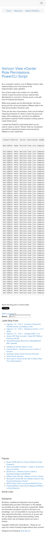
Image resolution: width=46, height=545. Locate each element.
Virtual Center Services (15, 356)
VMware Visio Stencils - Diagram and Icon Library (24, 476)
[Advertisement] (23, 38)
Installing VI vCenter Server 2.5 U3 (19, 347)
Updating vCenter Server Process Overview (22, 354)
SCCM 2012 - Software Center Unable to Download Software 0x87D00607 (21, 472)
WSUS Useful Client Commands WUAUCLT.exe (24, 483)
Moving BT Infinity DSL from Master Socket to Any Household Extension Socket (25, 479)
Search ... (5, 316)
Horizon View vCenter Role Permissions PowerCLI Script (19, 72)
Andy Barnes (25, 531)
